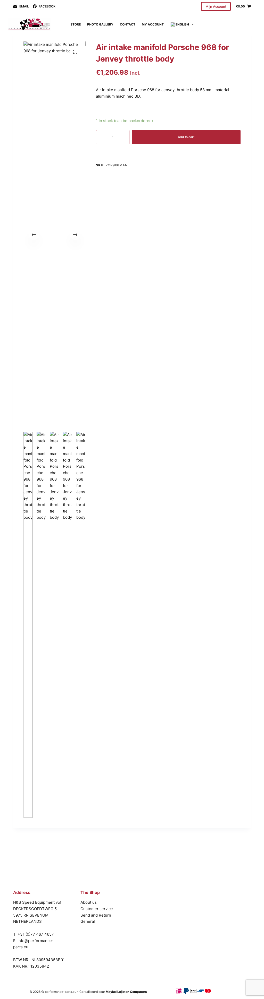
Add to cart (186, 137)
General (87, 921)
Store (75, 24)
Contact (127, 24)
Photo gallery (100, 24)
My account (153, 24)
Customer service (96, 908)
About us (88, 902)
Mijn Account (215, 6)
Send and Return (95, 915)
